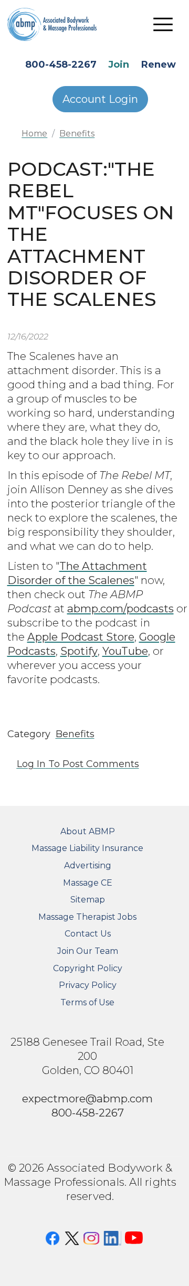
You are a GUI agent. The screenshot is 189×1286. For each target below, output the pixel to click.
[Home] (59, 24)
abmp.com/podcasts (120, 608)
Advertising (87, 865)
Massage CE (87, 883)
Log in (31, 764)
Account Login (100, 99)
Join (118, 64)
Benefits (76, 134)
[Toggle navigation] (163, 24)
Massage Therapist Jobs (87, 917)
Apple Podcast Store (80, 636)
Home (34, 134)
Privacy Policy (88, 985)
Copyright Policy (87, 968)
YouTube (125, 650)
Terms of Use (87, 1002)
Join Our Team (87, 951)
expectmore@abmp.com (87, 1098)
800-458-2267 (61, 64)
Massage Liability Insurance (87, 848)
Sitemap (87, 900)
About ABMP (87, 831)
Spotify (79, 650)
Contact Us (88, 934)
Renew (158, 64)
